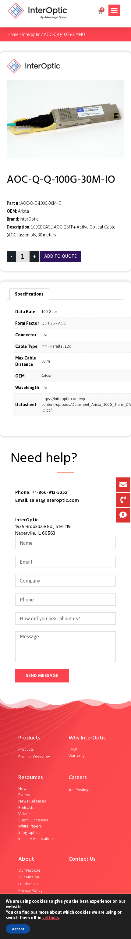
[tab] (29, 294)
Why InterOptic (87, 738)
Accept (18, 929)
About (26, 859)
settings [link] (50, 917)
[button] (114, 10)
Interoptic (31, 34)
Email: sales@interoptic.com (47, 500)
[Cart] (99, 12)
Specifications (29, 294)
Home (13, 34)
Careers (78, 777)
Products (29, 738)
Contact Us (82, 859)
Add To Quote (60, 256)
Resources (30, 777)
